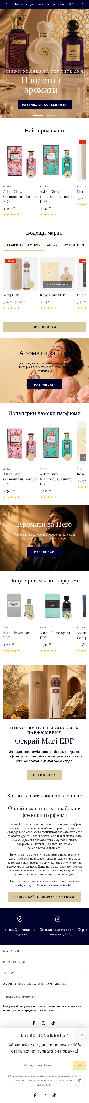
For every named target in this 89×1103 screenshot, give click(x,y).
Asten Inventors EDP (16, 635)
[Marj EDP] (20, 274)
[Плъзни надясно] (82, 4)
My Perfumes (40, 885)
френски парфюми (67, 828)
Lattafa (18, 885)
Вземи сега (44, 775)
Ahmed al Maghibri (62, 885)
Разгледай (44, 385)
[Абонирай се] (83, 997)
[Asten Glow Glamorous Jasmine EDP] (57, 160)
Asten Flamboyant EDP (55, 635)
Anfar (27, 885)
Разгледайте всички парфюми (44, 897)
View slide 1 (38, 113)
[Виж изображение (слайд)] (44, 63)
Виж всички (44, 327)
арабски (46, 828)
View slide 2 (51, 113)
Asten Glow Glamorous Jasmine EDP (56, 196)
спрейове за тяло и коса (35, 870)
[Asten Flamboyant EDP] (57, 605)
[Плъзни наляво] (7, 4)
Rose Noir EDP (52, 294)
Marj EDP (11, 294)
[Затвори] (82, 1034)
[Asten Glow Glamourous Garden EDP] (20, 160)
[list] (44, 928)
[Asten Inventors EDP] (20, 605)
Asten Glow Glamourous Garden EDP (20, 196)
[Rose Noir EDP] (57, 274)
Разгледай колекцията (44, 105)
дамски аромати (35, 840)
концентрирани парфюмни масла (58, 858)
